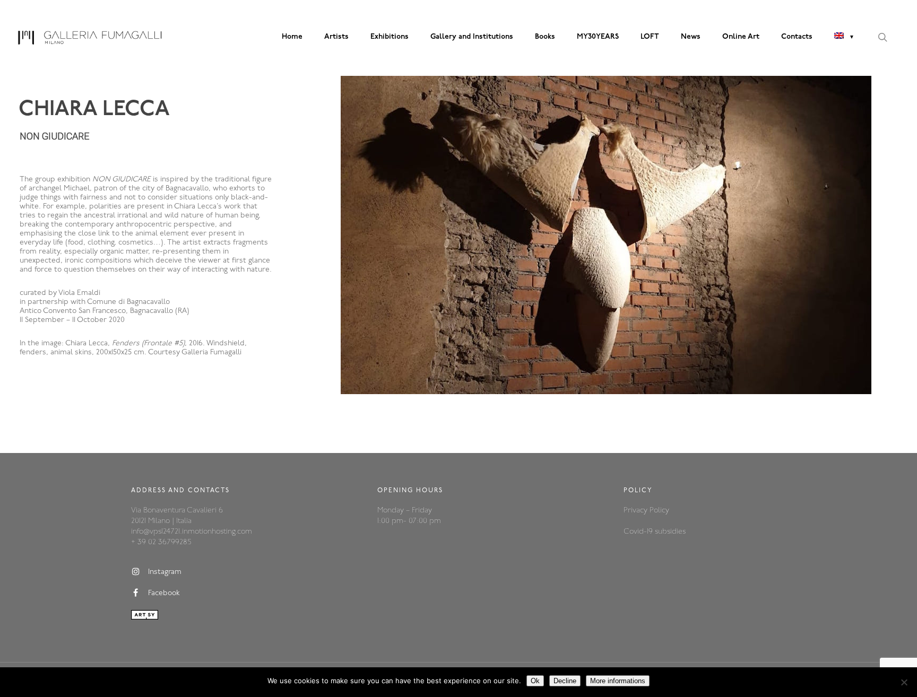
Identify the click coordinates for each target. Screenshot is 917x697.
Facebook (164, 594)
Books (545, 37)
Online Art (740, 37)
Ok (535, 681)
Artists (336, 37)
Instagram (164, 573)
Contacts (796, 37)
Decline (564, 681)
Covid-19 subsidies (655, 532)
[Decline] (903, 682)
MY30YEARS (598, 37)
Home (292, 37)
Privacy (637, 511)
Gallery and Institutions (471, 37)
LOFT (650, 37)
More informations (617, 681)
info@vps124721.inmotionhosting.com (191, 532)
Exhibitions (389, 37)
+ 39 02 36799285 (161, 542)
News (690, 37)
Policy (659, 511)
